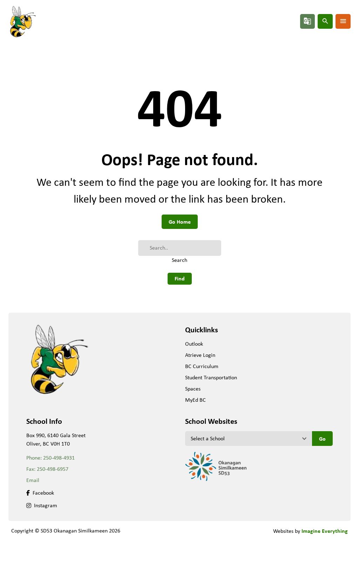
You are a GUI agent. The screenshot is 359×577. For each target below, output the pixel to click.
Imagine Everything (325, 531)
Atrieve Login (200, 355)
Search (179, 260)
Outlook (194, 343)
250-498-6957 (52, 469)
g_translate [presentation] (307, 21)
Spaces (193, 388)
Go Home (180, 221)
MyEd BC (195, 399)
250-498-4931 (59, 457)
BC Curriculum (201, 366)
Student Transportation (211, 377)
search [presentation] (325, 21)
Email (32, 480)
